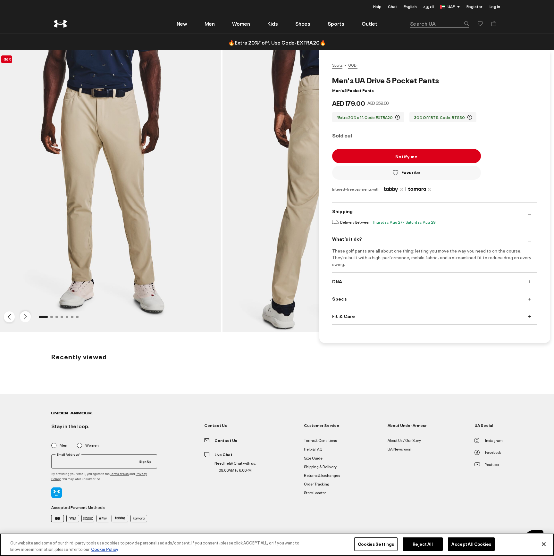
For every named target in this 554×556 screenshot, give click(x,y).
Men (63, 445)
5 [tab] (69, 319)
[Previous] (8, 316)
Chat (392, 6)
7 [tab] (79, 319)
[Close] (544, 544)
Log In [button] (495, 6)
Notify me (406, 156)
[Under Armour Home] (61, 23)
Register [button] (474, 6)
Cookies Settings (376, 544)
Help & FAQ (313, 449)
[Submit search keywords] (465, 23)
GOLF (352, 65)
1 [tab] (42, 319)
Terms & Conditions (320, 440)
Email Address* (68, 454)
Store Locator (315, 492)
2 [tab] (53, 319)
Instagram (494, 440)
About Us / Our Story (404, 440)
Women (92, 445)
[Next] (24, 316)
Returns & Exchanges (322, 475)
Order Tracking (316, 483)
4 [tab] (64, 319)
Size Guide (313, 458)
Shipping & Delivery (320, 466)
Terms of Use (119, 473)
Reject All (423, 544)
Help (377, 6)
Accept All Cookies (471, 544)
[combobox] (439, 23)
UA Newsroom (399, 449)
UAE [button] (451, 6)
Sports (337, 65)
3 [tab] (58, 319)
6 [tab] (74, 319)
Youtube (492, 464)
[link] (182, 23)
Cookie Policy (104, 549)
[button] (209, 23)
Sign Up (145, 461)
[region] (277, 544)
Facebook (493, 452)
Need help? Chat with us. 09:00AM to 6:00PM (235, 466)
